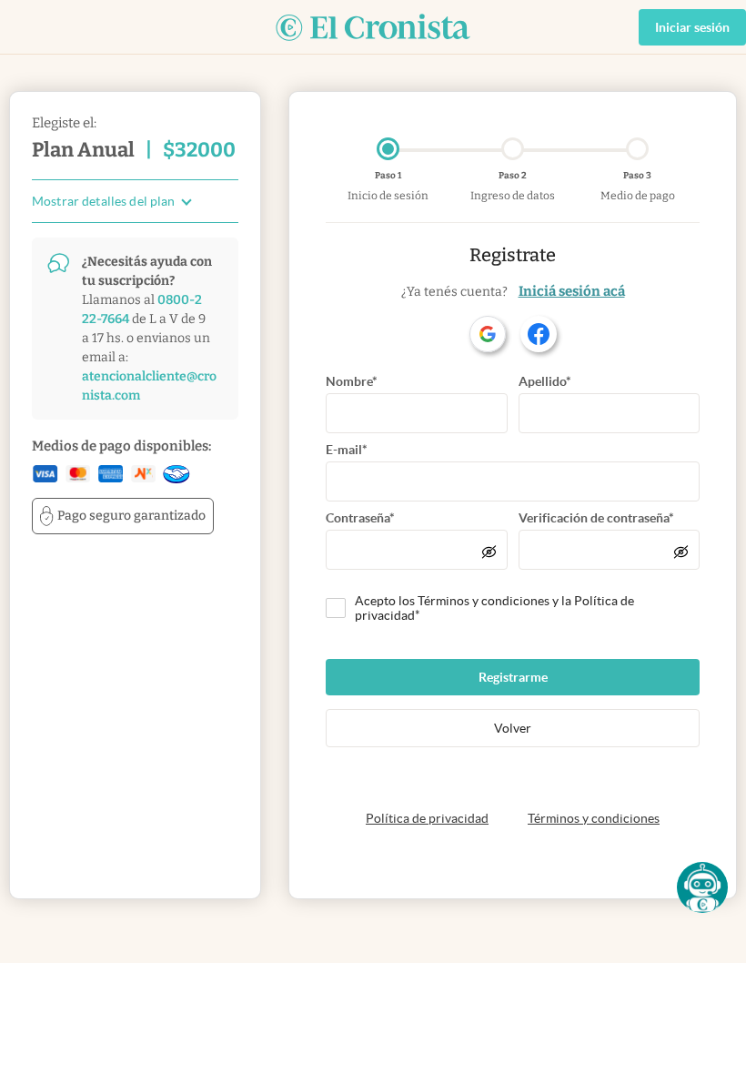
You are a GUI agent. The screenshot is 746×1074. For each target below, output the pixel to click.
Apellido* (545, 381)
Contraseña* (360, 518)
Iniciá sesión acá (572, 291)
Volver (512, 728)
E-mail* (347, 449)
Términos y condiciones (594, 818)
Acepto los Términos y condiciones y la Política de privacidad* (494, 608)
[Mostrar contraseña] (489, 551)
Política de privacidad (427, 818)
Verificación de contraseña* (596, 518)
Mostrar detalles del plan (104, 201)
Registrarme (513, 677)
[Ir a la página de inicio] (373, 27)
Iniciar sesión (692, 27)
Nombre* (352, 381)
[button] (702, 887)
